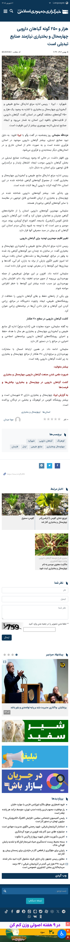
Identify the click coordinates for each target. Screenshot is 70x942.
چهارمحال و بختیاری (30, 412)
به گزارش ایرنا (61, 395)
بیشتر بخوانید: (60, 367)
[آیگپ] (35, 912)
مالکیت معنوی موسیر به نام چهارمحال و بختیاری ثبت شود (53, 567)
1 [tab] (16, 655)
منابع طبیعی (36, 447)
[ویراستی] (17, 912)
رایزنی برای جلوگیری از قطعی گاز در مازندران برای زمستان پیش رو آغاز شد (34, 852)
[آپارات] (46, 912)
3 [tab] (9, 655)
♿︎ (62, 933)
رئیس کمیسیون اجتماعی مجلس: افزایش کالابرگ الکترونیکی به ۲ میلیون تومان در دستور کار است (34, 820)
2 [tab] (12, 655)
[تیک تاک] (6, 912)
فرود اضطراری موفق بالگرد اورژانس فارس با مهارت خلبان (38, 805)
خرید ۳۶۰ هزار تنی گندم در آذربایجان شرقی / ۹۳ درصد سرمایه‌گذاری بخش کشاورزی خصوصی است (38, 865)
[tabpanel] (35, 687)
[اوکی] (40, 917)
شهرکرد (31, 441)
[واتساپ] (29, 917)
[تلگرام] (63, 912)
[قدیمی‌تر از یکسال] (51, 504)
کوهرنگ (61, 441)
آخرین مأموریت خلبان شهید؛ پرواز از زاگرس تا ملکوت (40, 837)
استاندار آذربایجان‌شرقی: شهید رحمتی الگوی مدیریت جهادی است (33, 827)
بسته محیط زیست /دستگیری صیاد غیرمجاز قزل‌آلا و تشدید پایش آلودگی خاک (33, 843)
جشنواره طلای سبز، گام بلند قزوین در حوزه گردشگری (40, 832)
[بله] (40, 912)
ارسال (6, 637)
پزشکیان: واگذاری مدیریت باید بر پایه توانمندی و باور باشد (38, 708)
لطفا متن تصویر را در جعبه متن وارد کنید (48, 624)
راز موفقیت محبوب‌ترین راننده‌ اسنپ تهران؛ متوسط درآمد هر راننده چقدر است (33, 811)
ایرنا (39, 11)
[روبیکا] (52, 912)
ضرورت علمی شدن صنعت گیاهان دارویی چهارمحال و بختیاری (35, 375)
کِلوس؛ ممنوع (28, 518)
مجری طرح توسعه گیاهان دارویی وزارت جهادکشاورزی (53, 559)
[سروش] (23, 912)
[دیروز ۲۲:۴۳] (35, 681)
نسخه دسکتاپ (35, 901)
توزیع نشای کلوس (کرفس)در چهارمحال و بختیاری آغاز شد (53, 520)
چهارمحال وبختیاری (56, 447)
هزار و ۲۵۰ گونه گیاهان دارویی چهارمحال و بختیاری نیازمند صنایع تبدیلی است (39, 36)
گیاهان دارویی (45, 441)
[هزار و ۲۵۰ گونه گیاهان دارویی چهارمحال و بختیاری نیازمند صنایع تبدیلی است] (35, 78)
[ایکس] (57, 912)
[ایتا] (29, 912)
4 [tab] (5, 655)
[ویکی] (35, 917)
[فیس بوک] (12, 912)
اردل (24, 447)
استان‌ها (46, 412)
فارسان (15, 447)
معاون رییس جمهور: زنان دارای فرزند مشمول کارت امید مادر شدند (34, 859)
